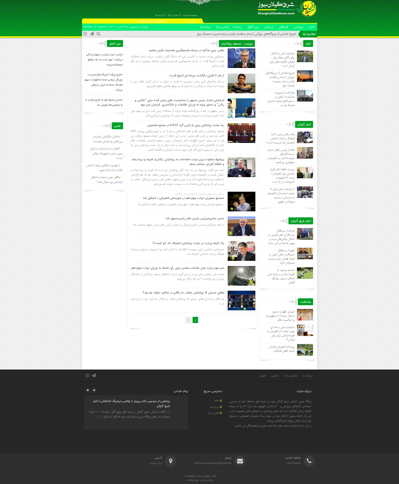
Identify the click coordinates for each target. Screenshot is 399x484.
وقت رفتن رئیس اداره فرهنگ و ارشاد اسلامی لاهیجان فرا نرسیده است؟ (280, 138)
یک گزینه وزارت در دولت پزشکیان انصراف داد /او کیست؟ (188, 243)
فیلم (263, 375)
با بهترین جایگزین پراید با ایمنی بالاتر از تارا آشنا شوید (104, 168)
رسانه (238, 27)
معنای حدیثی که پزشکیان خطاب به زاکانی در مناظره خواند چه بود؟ (183, 292)
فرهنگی (283, 27)
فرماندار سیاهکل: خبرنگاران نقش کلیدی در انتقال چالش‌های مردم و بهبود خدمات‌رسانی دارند (281, 237)
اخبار (312, 27)
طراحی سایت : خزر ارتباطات (199, 480)
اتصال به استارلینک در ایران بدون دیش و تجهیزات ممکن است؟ (106, 153)
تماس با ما (222, 27)
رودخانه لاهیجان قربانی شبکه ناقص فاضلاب (282, 349)
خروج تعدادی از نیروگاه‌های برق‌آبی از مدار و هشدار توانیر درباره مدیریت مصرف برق (246, 34)
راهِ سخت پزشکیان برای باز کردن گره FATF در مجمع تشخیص (185, 125)
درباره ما (205, 27)
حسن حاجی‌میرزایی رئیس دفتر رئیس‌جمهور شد (195, 218)
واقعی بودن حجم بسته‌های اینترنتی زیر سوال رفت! (107, 180)
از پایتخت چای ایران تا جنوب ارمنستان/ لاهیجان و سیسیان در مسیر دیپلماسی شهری (281, 195)
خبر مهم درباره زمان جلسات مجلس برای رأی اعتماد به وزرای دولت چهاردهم (177, 268)
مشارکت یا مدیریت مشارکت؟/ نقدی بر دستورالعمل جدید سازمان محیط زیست (281, 99)
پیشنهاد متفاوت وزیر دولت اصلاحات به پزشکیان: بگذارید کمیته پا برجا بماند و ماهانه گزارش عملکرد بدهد (177, 162)
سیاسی (298, 27)
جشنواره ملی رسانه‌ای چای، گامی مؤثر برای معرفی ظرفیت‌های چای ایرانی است (282, 59)
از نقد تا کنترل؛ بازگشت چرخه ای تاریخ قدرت (196, 75)
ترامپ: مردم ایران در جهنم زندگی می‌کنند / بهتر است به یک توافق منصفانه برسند (104, 59)
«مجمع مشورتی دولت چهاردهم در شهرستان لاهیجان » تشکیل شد (183, 198)
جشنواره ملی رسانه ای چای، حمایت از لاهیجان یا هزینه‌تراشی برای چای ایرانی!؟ (281, 333)
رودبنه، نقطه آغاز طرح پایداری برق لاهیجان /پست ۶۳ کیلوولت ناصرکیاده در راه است (282, 176)
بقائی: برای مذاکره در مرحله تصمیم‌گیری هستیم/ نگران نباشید (186, 50)
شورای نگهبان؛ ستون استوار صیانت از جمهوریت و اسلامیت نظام (280, 316)
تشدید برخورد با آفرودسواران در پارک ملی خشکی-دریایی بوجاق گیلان (281, 276)
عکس (274, 375)
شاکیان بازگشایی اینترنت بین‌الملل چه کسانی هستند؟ (108, 139)
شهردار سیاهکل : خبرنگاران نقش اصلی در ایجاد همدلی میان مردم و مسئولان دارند (281, 256)
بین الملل (252, 27)
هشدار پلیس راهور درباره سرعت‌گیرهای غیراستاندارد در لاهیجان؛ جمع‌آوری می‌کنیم (281, 156)
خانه (216, 400)
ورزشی (268, 27)
